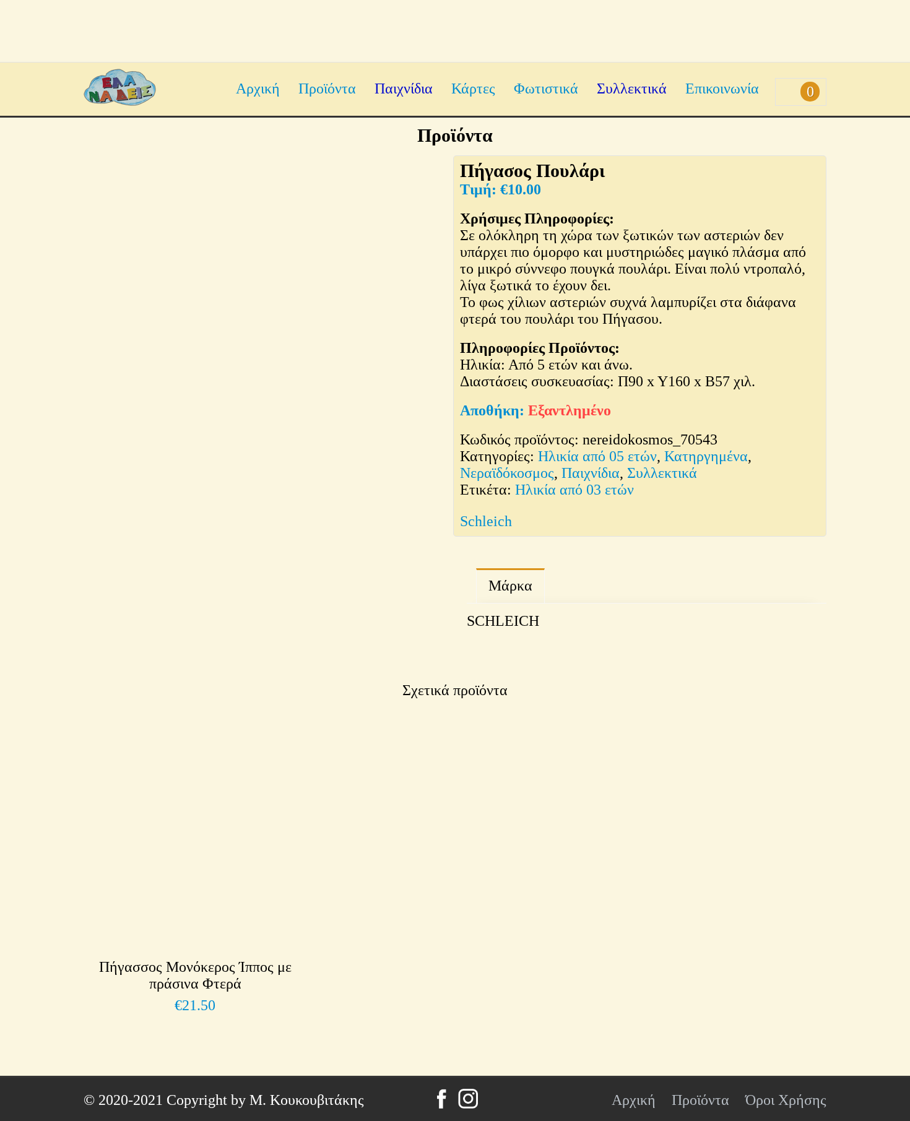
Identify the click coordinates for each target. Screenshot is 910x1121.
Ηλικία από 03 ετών (574, 490)
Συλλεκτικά (632, 88)
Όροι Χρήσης (785, 1100)
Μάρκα (510, 586)
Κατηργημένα (706, 456)
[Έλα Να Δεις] (120, 101)
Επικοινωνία (722, 88)
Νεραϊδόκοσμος (507, 473)
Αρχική (258, 88)
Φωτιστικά (546, 88)
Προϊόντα (327, 88)
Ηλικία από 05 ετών (597, 456)
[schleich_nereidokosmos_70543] (143, 583)
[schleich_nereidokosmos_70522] (263, 583)
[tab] (510, 586)
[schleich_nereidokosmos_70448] (382, 583)
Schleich (486, 521)
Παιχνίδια (404, 88)
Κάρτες (473, 88)
